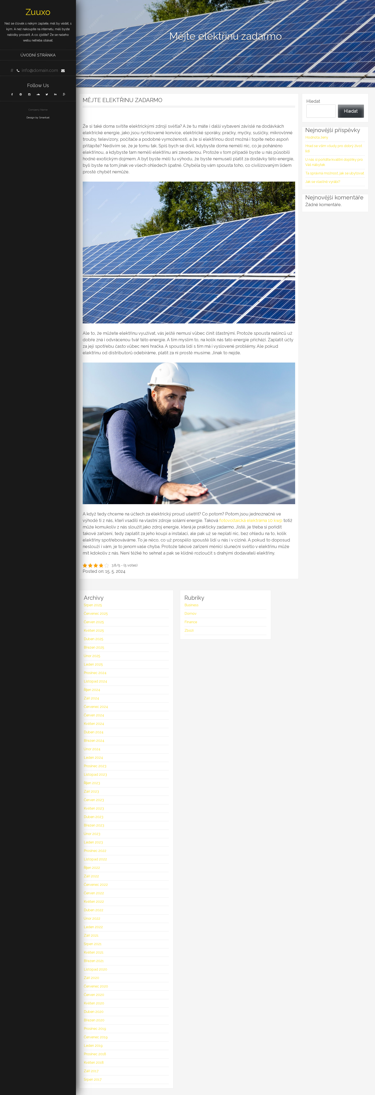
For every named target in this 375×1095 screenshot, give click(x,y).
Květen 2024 (94, 724)
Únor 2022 (92, 918)
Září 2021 (91, 935)
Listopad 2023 (95, 774)
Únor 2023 (92, 834)
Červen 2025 (94, 622)
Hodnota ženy (316, 137)
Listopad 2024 (95, 681)
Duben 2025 (93, 639)
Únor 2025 (92, 656)
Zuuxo (38, 12)
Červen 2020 (94, 995)
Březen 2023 (94, 825)
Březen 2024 (94, 741)
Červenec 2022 (96, 885)
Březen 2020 (94, 1020)
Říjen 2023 (92, 783)
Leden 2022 (93, 927)
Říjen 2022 (92, 868)
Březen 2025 (94, 647)
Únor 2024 (92, 749)
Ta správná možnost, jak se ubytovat (334, 173)
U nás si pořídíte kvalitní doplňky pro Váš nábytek (334, 162)
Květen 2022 (94, 902)
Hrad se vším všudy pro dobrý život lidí (333, 148)
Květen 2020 (94, 1003)
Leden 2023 (93, 842)
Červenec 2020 (96, 986)
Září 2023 (91, 791)
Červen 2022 (94, 893)
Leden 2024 (93, 757)
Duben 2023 (93, 817)
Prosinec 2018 (95, 1054)
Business (191, 605)
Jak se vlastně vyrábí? (322, 182)
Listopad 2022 (95, 859)
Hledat (313, 101)
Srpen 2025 (93, 605)
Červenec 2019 (96, 1037)
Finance (190, 622)
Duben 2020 (94, 1012)
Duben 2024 (94, 732)
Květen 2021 (94, 952)
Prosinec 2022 (95, 851)
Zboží (189, 630)
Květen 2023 (94, 808)
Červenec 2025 (96, 613)
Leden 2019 (93, 1046)
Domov (190, 613)
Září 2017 (91, 1071)
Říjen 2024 (92, 690)
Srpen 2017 (93, 1079)
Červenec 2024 (96, 707)
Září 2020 (91, 978)
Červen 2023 (94, 800)
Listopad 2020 (95, 969)
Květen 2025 (94, 630)
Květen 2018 (94, 1062)
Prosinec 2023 (95, 766)
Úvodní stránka (38, 55)
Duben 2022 (93, 910)
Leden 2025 (93, 664)
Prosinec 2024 (95, 673)
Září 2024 (91, 698)
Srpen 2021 (93, 944)
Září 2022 (91, 876)
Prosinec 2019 (95, 1029)
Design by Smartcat (37, 117)
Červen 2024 (94, 715)
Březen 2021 (94, 961)
